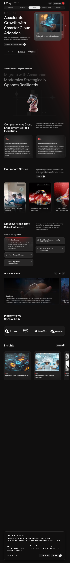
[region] (34, 544)
